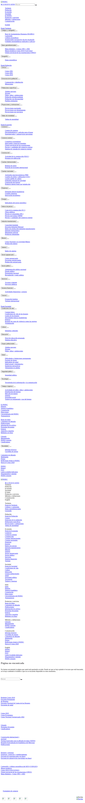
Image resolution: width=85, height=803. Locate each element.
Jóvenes (7, 93)
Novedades (5, 446)
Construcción (6, 153)
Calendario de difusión (12, 605)
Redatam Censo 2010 (8, 697)
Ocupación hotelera (11, 299)
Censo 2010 (9, 75)
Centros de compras (11, 130)
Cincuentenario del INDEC (14, 596)
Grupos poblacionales (8, 343)
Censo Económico (7, 715)
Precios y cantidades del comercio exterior (18, 147)
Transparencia (9, 598)
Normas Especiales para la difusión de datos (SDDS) (18, 741)
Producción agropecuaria (13, 262)
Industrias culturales (11, 331)
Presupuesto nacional (12, 273)
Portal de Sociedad (11, 566)
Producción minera (11, 243)
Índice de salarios (10, 251)
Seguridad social (10, 397)
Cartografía (8, 36)
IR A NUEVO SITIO (8, 4)
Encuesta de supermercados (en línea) (13, 756)
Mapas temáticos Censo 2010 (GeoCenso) (19, 51)
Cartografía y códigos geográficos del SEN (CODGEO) (19, 766)
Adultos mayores (10, 91)
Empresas (5, 188)
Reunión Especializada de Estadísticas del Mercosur (18, 743)
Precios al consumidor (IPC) (14, 214)
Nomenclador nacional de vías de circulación (19, 40)
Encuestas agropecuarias (13, 260)
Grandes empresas (11, 193)
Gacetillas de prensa (11, 451)
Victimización (9, 323)
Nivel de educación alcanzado (15, 338)
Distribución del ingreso (13, 392)
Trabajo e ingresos (7, 386)
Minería (4, 238)
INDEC (8, 16)
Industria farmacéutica (12, 231)
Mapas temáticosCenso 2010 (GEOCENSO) (10, 769)
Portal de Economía (11, 531)
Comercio (4, 127)
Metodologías (9, 623)
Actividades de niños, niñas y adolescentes (19, 390)
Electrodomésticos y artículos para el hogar (19, 132)
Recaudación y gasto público (14, 275)
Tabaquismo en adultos (12, 368)
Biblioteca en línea (11, 616)
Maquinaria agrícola (11, 232)
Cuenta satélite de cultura (13, 179)
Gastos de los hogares (12, 316)
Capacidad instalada (11, 225)
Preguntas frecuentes (11, 611)
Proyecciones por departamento (15, 110)
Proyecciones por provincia (14, 112)
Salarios (4, 247)
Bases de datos (10, 603)
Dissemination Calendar (13, 657)
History (7, 651)
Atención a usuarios (11, 614)
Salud (3, 355)
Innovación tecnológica (12, 195)
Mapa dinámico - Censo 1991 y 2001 (13, 774)
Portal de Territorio (11, 505)
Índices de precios (7, 206)
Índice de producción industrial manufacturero (20, 229)
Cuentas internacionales (9, 162)
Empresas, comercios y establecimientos (14, 754)
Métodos (12, 19)
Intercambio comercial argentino (15, 143)
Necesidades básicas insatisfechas (16, 318)
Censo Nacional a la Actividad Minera (17, 242)
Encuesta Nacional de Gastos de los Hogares (15, 703)
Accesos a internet (11, 282)
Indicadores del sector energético (15, 203)
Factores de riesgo (11, 360)
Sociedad (8, 14)
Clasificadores (9, 627)
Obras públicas (10, 212)
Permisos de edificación (12, 158)
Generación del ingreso (12, 182)
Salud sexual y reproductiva (14, 364)
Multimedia (8, 638)
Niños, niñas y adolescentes (14, 95)
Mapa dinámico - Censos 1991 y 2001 (17, 49)
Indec (7, 586)
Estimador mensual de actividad (15, 180)
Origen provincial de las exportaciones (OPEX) (20, 53)
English (7, 25)
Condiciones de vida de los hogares (16, 314)
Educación (5, 334)
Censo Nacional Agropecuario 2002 (12, 717)
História (7, 588)
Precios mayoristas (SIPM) (13, 216)
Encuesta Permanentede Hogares (8, 700)
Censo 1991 (9, 71)
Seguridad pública (7, 371)
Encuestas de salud (7, 705)
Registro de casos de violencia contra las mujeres (21, 321)
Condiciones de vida (8, 308)
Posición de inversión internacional (16, 167)
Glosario (8, 622)
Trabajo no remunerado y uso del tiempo (18, 399)
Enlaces (7, 612)
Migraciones (9, 84)
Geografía (5, 56)
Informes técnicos (10, 450)
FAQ (6, 653)
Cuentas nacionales (7, 171)
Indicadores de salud (11, 362)
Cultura (4, 327)
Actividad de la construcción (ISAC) (17, 156)
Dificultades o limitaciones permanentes (18, 358)
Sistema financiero (7, 288)
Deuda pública (10, 271)
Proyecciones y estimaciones (10, 104)
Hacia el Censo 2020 (12, 644)
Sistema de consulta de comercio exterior (18, 149)
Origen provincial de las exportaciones (17, 145)
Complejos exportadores (13, 141)
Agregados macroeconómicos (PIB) (16, 175)
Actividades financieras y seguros (16, 292)
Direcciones (9, 594)
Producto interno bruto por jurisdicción (17, 184)
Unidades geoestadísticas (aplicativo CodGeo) (20, 41)
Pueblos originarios (11, 101)
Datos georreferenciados (9, 45)
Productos (12, 17)
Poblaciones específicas (9, 88)
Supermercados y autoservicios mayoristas (19, 134)
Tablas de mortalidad (8, 115)
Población (8, 10)
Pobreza (7, 319)
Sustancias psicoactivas (12, 366)
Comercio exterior (7, 138)
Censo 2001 (9, 73)
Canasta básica (10, 312)
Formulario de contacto (10, 791)
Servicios (4, 279)
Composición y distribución (14, 82)
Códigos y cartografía (8, 30)
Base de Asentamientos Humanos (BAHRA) (19, 34)
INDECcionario (10, 625)
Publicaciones (9, 607)
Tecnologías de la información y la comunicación (21, 382)
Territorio (8, 8)
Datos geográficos (11, 60)
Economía (8, 12)
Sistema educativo (11, 340)
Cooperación (9, 592)
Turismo (4, 295)
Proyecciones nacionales (13, 108)
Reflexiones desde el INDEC (14, 642)
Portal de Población (11, 516)
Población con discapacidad (14, 99)
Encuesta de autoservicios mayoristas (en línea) (16, 758)
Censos (4, 67)
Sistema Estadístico (11, 590)
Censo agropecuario (11, 258)
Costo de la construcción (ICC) (15, 210)
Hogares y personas (7, 753)
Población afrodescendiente (14, 97)
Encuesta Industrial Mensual (14, 227)
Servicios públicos (11, 284)
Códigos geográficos (11, 38)
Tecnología (5, 379)
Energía (4, 199)
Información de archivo (12, 609)
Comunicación (10, 21)
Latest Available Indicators (13, 655)
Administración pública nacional (15, 269)
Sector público (6, 266)
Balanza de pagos (10, 166)
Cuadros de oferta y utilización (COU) (17, 177)
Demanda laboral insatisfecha (14, 192)
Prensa (7, 640)
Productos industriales (12, 234)
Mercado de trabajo (11, 394)
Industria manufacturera (9, 221)
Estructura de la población (9, 78)
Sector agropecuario (8, 255)
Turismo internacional (12, 301)
